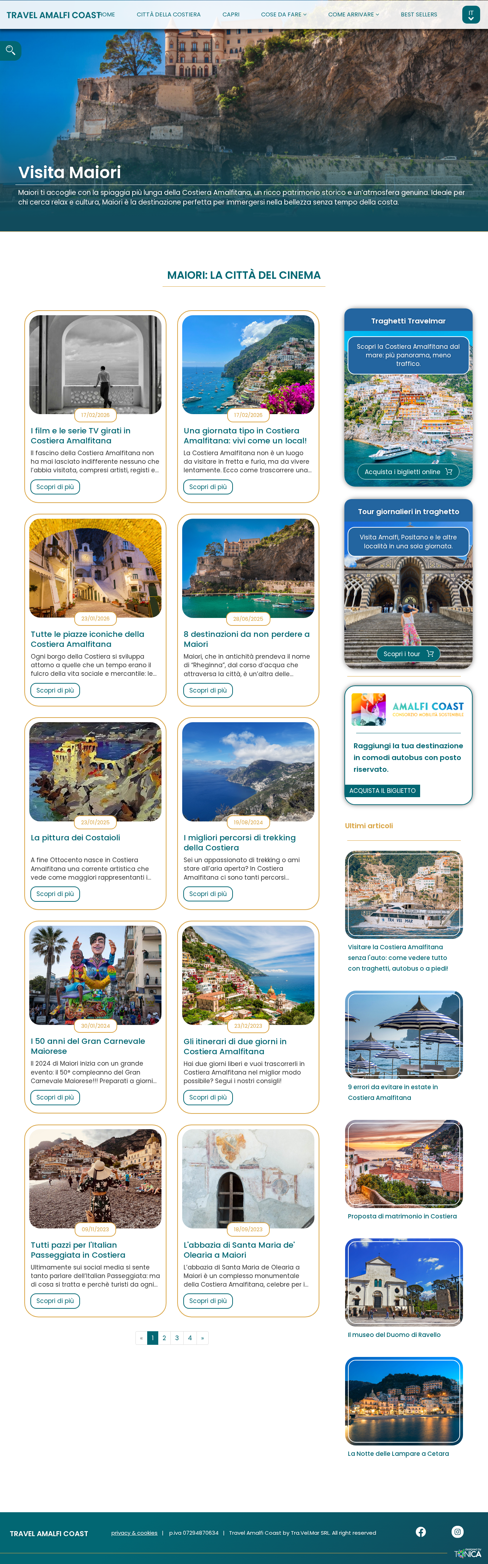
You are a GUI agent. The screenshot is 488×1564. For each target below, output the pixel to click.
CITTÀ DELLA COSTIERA (169, 14)
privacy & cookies (134, 1533)
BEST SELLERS (419, 14)
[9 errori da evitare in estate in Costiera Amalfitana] (404, 1035)
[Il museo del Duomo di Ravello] (404, 1282)
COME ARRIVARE (351, 14)
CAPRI (231, 14)
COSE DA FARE (282, 14)
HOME (106, 14)
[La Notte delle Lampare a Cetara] (404, 1401)
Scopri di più (55, 487)
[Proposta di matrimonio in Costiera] (404, 1164)
